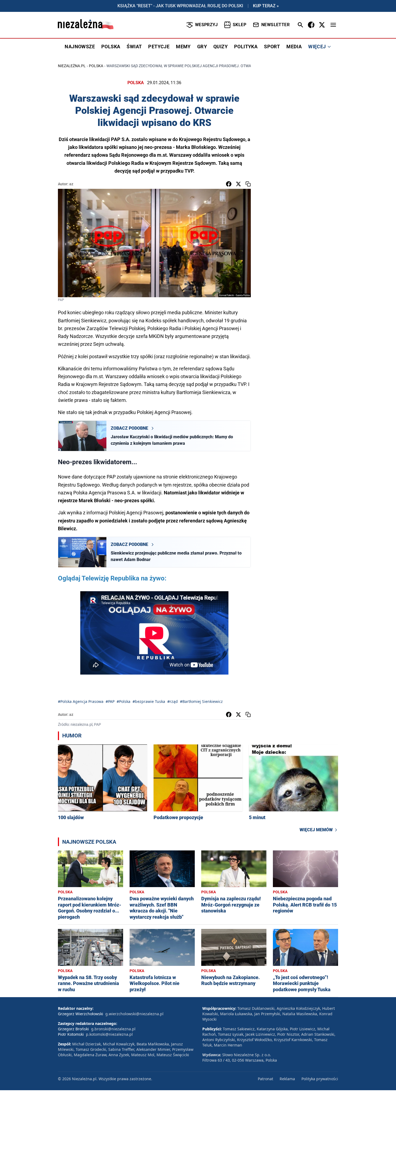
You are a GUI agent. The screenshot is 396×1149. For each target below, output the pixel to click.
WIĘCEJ (317, 46)
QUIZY (220, 46)
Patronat (265, 1078)
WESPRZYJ (206, 24)
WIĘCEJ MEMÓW (316, 829)
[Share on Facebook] (228, 184)
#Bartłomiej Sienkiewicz (201, 701)
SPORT (272, 46)
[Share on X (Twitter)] (238, 184)
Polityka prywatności (319, 1078)
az (71, 184)
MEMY (183, 46)
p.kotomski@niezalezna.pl (109, 1034)
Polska (96, 66)
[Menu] (333, 25)
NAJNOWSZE (80, 46)
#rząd (172, 701)
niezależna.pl (72, 66)
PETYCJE (158, 46)
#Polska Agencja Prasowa (80, 701)
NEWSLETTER (275, 24)
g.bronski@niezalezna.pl (113, 1028)
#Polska (123, 701)
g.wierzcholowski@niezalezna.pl (134, 1013)
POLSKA (110, 46)
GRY (202, 46)
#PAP (110, 701)
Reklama (287, 1078)
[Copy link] (248, 184)
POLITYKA (246, 46)
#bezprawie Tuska (149, 701)
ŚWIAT (134, 46)
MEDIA (294, 46)
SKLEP (239, 24)
